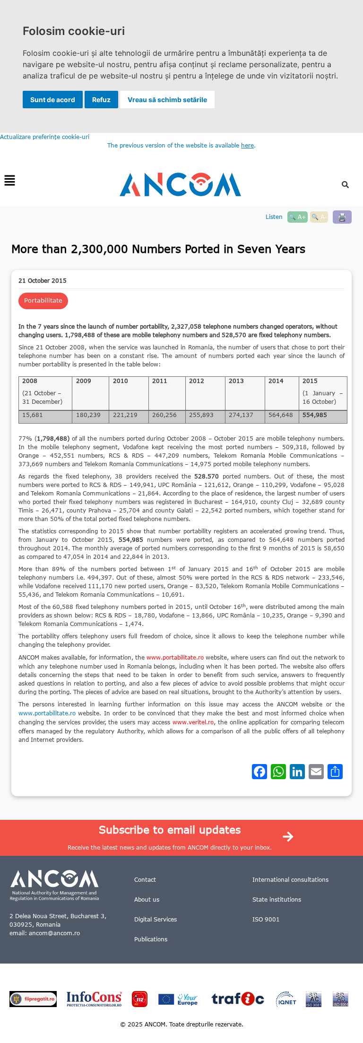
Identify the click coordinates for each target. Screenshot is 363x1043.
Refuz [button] (101, 100)
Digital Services (155, 919)
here (247, 145)
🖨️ (342, 216)
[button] (9, 181)
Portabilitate (43, 300)
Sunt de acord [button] (52, 100)
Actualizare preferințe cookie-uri (44, 136)
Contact (145, 879)
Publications (150, 939)
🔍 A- (319, 216)
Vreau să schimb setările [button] (167, 100)
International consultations (290, 879)
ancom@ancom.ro (54, 933)
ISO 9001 (266, 919)
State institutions (276, 899)
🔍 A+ (297, 216)
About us (146, 899)
